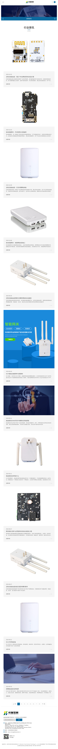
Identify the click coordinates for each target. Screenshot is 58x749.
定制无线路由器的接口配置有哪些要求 (17, 586)
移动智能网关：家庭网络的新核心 (15, 242)
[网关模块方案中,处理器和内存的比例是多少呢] (29, 506)
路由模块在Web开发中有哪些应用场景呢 (17, 420)
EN (54, 2)
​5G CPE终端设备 (11, 642)
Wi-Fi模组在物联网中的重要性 (14, 373)
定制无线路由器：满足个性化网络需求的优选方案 (20, 76)
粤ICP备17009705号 (37, 745)
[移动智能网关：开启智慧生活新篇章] (29, 107)
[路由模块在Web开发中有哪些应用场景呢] (29, 400)
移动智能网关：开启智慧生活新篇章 (16, 132)
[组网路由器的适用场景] (29, 668)
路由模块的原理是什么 (12, 476)
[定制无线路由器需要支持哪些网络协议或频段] (29, 273)
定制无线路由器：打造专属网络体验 (16, 187)
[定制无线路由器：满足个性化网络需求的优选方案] (29, 52)
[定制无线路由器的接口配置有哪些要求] (29, 562)
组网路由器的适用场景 (12, 689)
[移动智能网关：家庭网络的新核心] (29, 218)
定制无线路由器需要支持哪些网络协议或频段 (19, 298)
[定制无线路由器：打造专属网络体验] (29, 162)
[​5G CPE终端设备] (29, 617)
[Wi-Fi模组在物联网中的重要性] (29, 339)
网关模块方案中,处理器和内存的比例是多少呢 (19, 531)
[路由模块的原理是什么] (29, 451)
